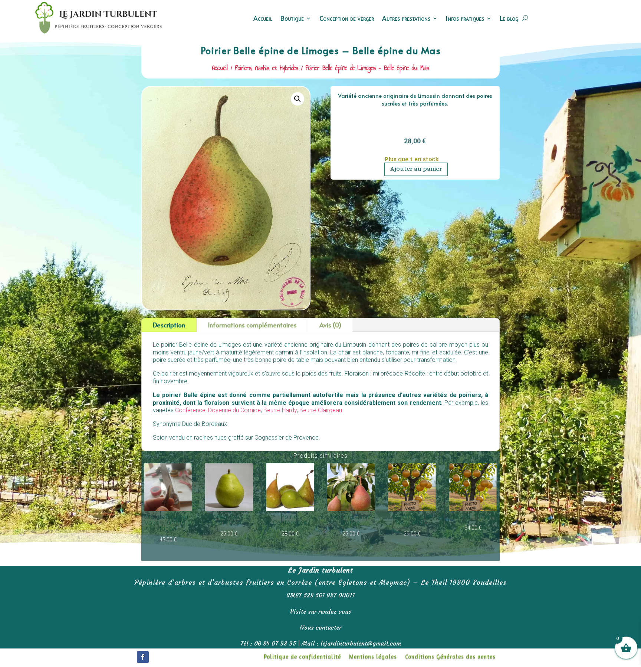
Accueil (262, 18)
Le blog (509, 18)
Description (169, 324)
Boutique (292, 18)
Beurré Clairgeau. (321, 410)
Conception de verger (346, 18)
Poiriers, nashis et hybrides (266, 68)
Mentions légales (373, 657)
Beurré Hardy (280, 410)
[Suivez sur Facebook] (143, 657)
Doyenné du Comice (234, 410)
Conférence (190, 410)
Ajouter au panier (416, 169)
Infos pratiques (465, 18)
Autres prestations (406, 18)
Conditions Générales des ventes (450, 657)
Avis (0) (330, 324)
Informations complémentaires (252, 324)
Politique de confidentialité (302, 657)
